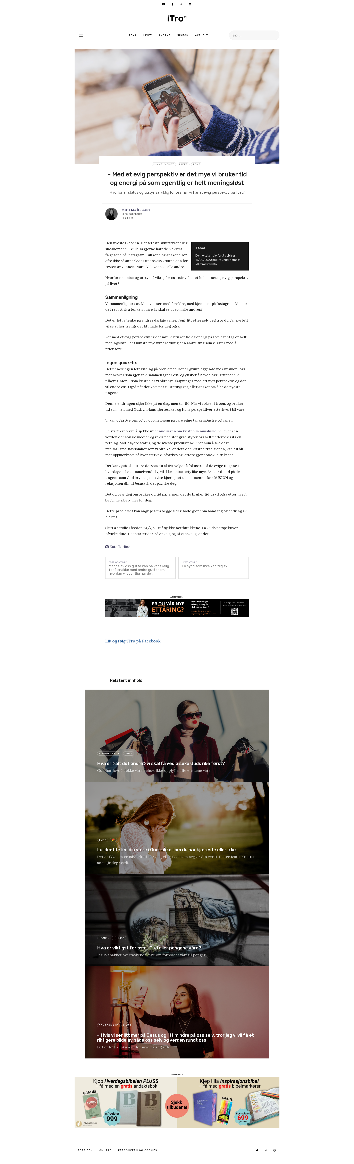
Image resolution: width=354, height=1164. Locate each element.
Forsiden (85, 1150)
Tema (133, 35)
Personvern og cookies (137, 1150)
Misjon (182, 35)
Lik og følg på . (133, 640)
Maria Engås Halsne (136, 209)
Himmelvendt (163, 164)
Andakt (164, 35)
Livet (147, 35)
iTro (177, 18)
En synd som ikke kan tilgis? (204, 566)
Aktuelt (201, 35)
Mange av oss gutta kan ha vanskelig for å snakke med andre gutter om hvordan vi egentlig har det (139, 569)
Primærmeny (81, 35)
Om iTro (105, 1150)
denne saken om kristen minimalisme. (186, 431)
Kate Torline (119, 546)
